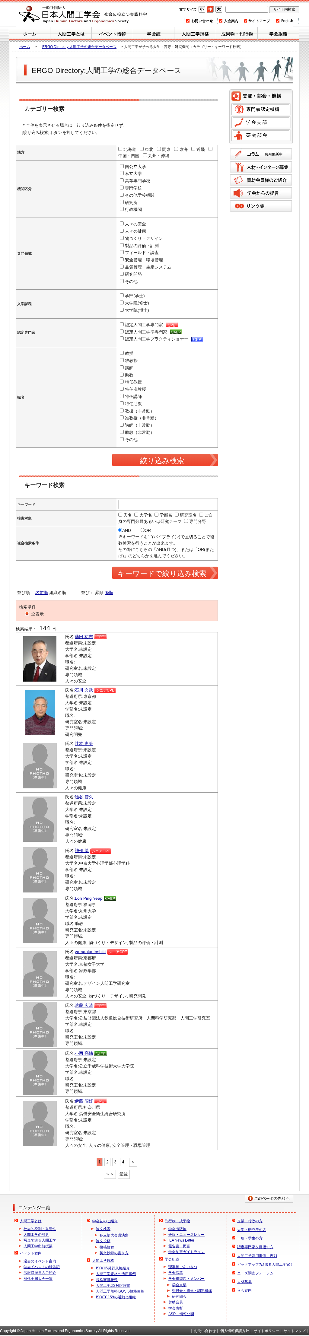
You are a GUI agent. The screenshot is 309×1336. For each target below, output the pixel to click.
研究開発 (133, 274)
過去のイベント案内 (40, 1261)
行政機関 (133, 209)
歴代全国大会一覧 (38, 1279)
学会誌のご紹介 (153, 34)
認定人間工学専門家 (144, 324)
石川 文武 (84, 690)
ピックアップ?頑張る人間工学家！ (265, 1264)
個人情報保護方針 (234, 1331)
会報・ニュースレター (186, 1235)
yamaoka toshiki (90, 951)
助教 (129, 375)
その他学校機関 (139, 195)
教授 (129, 353)
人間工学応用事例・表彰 (257, 1256)
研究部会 (261, 135)
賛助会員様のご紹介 (261, 180)
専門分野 (197, 521)
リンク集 (261, 206)
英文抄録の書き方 (114, 1253)
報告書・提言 (179, 1246)
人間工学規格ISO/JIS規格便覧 (120, 1291)
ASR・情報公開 (181, 1314)
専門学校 (133, 188)
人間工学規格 (195, 34)
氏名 (127, 515)
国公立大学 (135, 166)
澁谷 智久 (84, 796)
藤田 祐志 (84, 636)
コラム (261, 154)
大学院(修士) (137, 303)
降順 (109, 592)
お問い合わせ (200, 20)
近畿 (200, 149)
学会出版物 (177, 1229)
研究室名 (188, 515)
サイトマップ (258, 20)
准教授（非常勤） (142, 417)
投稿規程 (107, 1247)
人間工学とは (70, 34)
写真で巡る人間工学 (40, 1240)
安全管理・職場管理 (144, 259)
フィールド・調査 (142, 252)
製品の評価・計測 (142, 245)
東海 (183, 149)
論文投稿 (103, 1241)
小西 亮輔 (84, 1053)
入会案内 (229, 20)
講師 (129, 367)
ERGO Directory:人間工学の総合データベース (79, 47)
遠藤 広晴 (84, 1005)
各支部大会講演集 (114, 1235)
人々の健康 (135, 231)
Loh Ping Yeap (89, 898)
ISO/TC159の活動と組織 (116, 1297)
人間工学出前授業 (38, 1246)
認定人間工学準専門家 (146, 331)
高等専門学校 (137, 180)
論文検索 (103, 1229)
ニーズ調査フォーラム (255, 1273)
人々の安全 (135, 223)
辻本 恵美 (84, 743)
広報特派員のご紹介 (40, 1273)
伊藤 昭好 (84, 1101)
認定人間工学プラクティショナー (157, 338)
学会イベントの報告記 (42, 1267)
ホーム (29, 34)
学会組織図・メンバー (186, 1279)
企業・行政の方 (250, 1221)
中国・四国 (128, 155)
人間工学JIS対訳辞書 (113, 1286)
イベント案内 (112, 34)
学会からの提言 (261, 193)
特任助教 (133, 403)
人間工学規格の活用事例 (116, 1274)
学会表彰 (175, 1308)
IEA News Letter (181, 1240)
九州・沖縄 (158, 155)
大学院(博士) (137, 310)
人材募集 (244, 1282)
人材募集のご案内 (261, 167)
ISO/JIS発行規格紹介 (113, 1268)
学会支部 (261, 122)
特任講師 (133, 396)
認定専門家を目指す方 (255, 1247)
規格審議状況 (107, 1280)
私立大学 (133, 173)
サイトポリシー (266, 1331)
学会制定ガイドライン (186, 1252)
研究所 (131, 202)
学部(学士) (135, 295)
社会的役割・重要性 (40, 1229)
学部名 (166, 515)
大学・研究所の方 (251, 1230)
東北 (149, 149)
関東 (166, 149)
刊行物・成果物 (236, 34)
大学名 (145, 515)
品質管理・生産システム (148, 267)
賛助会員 (175, 1302)
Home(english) (286, 20)
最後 (123, 1174)
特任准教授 (135, 389)
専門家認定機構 (261, 109)
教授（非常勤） (139, 411)
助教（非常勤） (139, 432)
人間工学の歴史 (36, 1235)
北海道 (129, 149)
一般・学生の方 (250, 1238)
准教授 (131, 360)
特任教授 (133, 382)
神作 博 (82, 850)
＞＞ (110, 1174)
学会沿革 (175, 1273)
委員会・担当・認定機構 (192, 1291)
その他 (131, 281)
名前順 (41, 592)
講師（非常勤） (139, 425)
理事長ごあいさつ (182, 1267)
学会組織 (278, 34)
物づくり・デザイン (144, 238)
